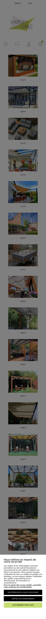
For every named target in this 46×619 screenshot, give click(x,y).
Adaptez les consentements (23, 599)
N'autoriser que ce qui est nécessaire (23, 592)
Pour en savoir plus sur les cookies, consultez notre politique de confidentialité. (22, 586)
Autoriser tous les (23, 605)
